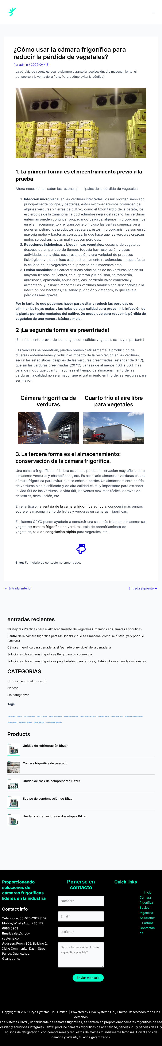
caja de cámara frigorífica (15, 716)
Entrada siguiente (143, 588)
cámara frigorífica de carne (71, 716)
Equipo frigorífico (146, 910)
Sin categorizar (18, 695)
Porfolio (147, 923)
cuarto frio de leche (42, 716)
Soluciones (147, 918)
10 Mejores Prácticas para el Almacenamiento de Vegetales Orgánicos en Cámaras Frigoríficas (74, 629)
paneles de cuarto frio (117, 716)
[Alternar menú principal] (153, 12)
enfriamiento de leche (103, 716)
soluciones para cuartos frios (54, 722)
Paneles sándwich (12, 722)
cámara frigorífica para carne (88, 716)
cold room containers (29, 716)
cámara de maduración (55, 716)
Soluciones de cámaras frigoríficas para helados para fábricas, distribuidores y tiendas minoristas (76, 661)
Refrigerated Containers (25, 722)
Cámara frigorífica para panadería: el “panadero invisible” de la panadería (59, 647)
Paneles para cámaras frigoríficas (134, 716)
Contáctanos (147, 930)
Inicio (147, 892)
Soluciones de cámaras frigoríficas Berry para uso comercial (49, 654)
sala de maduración (39, 722)
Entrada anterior (18, 588)
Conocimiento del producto (27, 681)
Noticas (12, 688)
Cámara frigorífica (146, 900)
